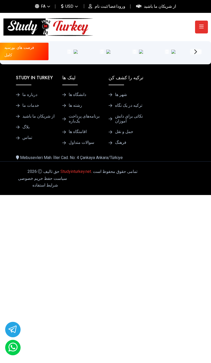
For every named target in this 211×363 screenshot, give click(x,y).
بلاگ (26, 127)
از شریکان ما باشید (160, 6)
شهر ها (121, 94)
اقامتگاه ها (78, 131)
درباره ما (29, 94)
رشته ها (75, 105)
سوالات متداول (81, 142)
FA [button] (43, 6)
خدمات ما (30, 105)
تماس (27, 137)
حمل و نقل (124, 131)
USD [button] (68, 6)
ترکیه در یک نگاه (128, 105)
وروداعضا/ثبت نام (110, 6)
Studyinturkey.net (75, 171)
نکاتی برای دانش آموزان (129, 118)
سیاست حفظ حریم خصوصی (42, 178)
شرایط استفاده (45, 185)
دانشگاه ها (77, 94)
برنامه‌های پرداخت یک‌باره (84, 118)
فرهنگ (120, 142)
